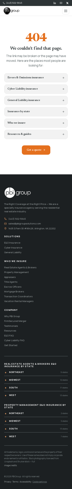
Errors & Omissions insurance (26, 77)
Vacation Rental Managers (18, 301)
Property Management (16, 272)
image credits (10, 465)
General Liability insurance (24, 100)
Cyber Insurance (13, 247)
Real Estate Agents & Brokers (20, 267)
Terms (15, 481)
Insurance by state (19, 111)
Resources (10, 330)
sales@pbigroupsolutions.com (24, 223)
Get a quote (34, 150)
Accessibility (25, 481)
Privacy (7, 481)
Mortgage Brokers (14, 291)
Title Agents (10, 281)
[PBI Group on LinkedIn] (55, 3)
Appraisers (10, 277)
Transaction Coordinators (18, 296)
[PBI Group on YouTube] (61, 3)
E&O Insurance (12, 242)
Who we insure (17, 123)
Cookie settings (40, 481)
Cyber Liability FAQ (14, 340)
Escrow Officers (12, 286)
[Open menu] (65, 10)
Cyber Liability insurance (23, 89)
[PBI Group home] (11, 11)
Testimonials (11, 325)
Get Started (10, 345)
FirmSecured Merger (15, 321)
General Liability (12, 252)
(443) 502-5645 (14, 2)
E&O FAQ (9, 335)
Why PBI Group (12, 316)
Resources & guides (19, 134)
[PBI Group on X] (67, 3)
